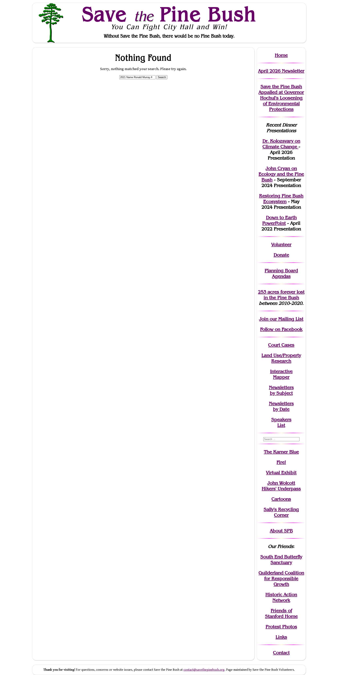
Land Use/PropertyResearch (281, 358)
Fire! (281, 462)
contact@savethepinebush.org (204, 670)
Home (281, 55)
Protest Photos (281, 626)
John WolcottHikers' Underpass (281, 485)
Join (263, 319)
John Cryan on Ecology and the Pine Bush (281, 173)
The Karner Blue (281, 452)
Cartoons (281, 499)
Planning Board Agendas (281, 273)
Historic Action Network (281, 597)
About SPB (281, 530)
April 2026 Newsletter (281, 71)
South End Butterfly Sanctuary (281, 559)
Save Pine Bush (169, 14)
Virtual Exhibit (281, 472)
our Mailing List (285, 319)
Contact (281, 652)
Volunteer (281, 244)
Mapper (281, 377)
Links (281, 637)
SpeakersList (281, 422)
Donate (281, 255)
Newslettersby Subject (281, 390)
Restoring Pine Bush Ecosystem (281, 198)
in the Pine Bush (284, 294)
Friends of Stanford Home (281, 613)
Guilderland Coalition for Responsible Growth (281, 578)
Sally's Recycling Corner (281, 512)
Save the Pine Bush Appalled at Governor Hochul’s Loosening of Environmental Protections (281, 98)
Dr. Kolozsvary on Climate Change (281, 143)
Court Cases (281, 345)
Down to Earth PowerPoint (279, 220)
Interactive (281, 371)
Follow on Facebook (281, 329)
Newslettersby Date (281, 406)
